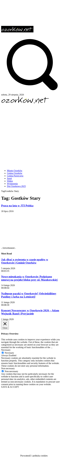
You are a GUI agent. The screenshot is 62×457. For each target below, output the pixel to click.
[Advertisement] (31, 135)
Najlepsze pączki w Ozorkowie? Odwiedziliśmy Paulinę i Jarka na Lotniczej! (28, 295)
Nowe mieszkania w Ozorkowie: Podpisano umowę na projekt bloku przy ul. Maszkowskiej (29, 278)
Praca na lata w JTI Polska (17, 205)
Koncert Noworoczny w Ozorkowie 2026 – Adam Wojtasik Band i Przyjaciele (30, 312)
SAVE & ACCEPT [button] (10, 387)
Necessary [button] (6, 350)
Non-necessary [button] (8, 368)
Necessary (9, 353)
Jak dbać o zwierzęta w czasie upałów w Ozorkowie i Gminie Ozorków (24, 261)
